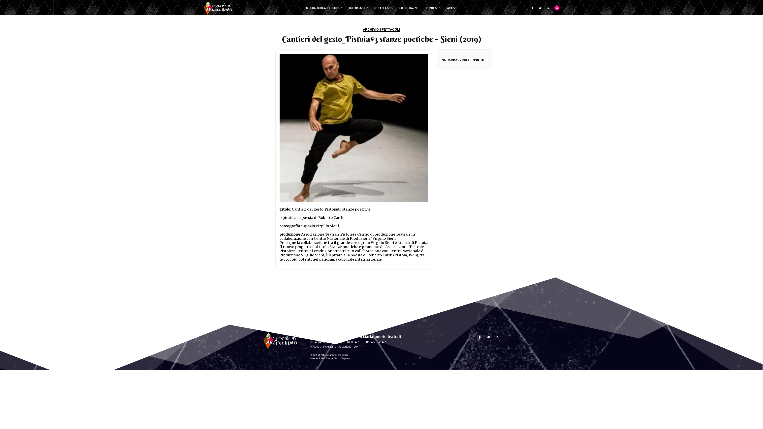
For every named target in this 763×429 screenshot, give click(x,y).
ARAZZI (382, 342)
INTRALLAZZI (334, 342)
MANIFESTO (329, 346)
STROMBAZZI (369, 342)
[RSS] (547, 8)
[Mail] (540, 8)
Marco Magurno (342, 358)
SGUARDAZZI (317, 342)
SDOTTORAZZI (351, 342)
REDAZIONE (344, 346)
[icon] (557, 7)
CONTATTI (359, 346)
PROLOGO (315, 346)
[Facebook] (532, 8)
